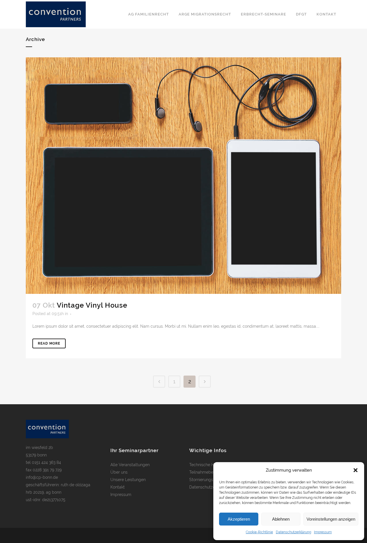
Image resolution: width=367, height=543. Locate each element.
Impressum (323, 532)
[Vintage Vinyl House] (183, 175)
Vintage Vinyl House (92, 305)
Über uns (119, 472)
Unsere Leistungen (128, 479)
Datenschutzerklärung (293, 532)
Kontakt (117, 487)
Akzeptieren (239, 519)
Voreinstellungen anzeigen (331, 519)
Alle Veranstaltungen (130, 464)
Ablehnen (281, 519)
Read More (49, 343)
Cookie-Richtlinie (259, 532)
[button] (355, 470)
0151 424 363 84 (46, 462)
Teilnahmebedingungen (211, 472)
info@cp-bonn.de (42, 477)
